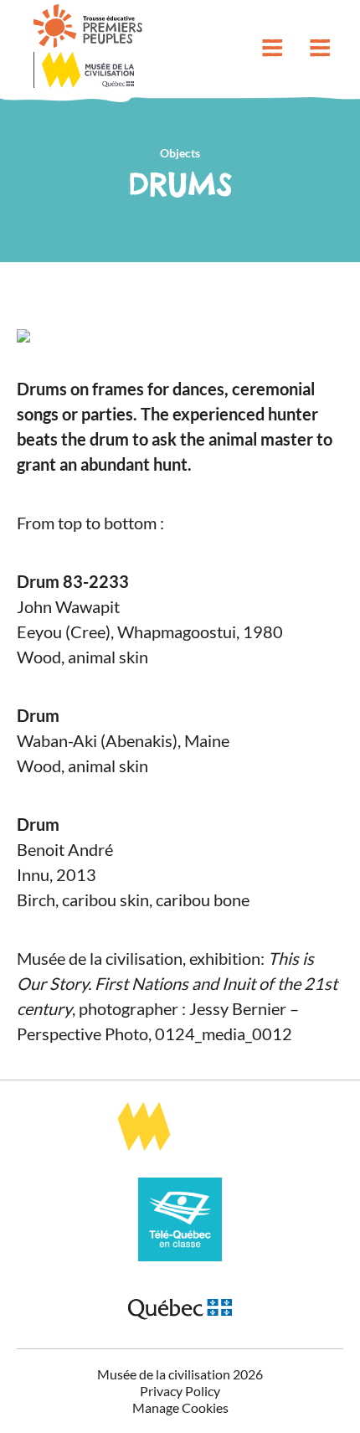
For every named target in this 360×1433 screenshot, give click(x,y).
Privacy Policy (180, 1391)
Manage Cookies (180, 1407)
